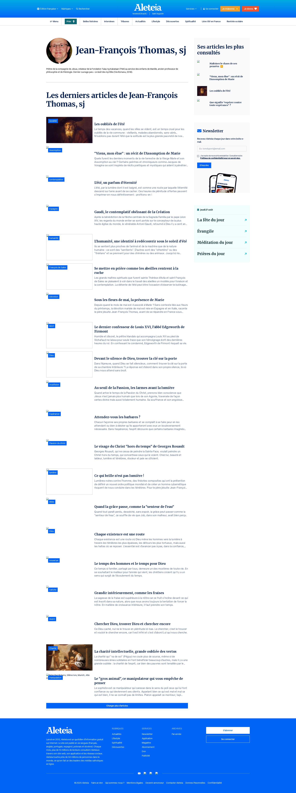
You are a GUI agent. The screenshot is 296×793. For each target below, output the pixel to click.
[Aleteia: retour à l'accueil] (148, 7)
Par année (176, 734)
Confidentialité (215, 782)
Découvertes (172, 21)
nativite (52, 589)
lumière (52, 472)
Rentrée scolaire (235, 21)
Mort (51, 326)
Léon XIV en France (211, 21)
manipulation (55, 677)
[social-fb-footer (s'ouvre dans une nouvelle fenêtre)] (145, 773)
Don (144, 751)
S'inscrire (204, 165)
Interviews (109, 21)
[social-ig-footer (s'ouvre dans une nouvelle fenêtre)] (156, 773)
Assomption (55, 150)
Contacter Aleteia (174, 782)
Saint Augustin (158, 13)
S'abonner (228, 730)
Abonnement (148, 747)
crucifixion (54, 384)
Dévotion (53, 296)
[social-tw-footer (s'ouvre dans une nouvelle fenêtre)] (151, 773)
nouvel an (53, 560)
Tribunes (125, 21)
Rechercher (84, 8)
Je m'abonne (228, 8)
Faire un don (97, 782)
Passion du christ (57, 443)
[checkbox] (198, 156)
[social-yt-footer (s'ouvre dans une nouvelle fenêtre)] (139, 773)
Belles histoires (90, 21)
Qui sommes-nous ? (114, 782)
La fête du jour (210, 220)
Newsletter (147, 734)
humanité (53, 238)
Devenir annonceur (155, 782)
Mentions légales (135, 782)
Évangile (205, 231)
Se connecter (212, 8)
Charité (52, 648)
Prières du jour (211, 253)
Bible (51, 501)
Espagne (53, 208)
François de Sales (57, 267)
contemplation (56, 179)
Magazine (146, 742)
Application (147, 738)
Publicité (146, 755)
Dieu (51, 355)
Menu (55, 21)
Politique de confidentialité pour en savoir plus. (220, 158)
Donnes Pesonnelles (195, 782)
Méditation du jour (215, 242)
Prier (69, 21)
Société (53, 121)
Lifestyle (156, 21)
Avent (52, 619)
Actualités (140, 21)
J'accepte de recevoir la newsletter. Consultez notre (221, 157)
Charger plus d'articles (117, 705)
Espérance (54, 414)
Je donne (248, 8)
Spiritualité (190, 21)
